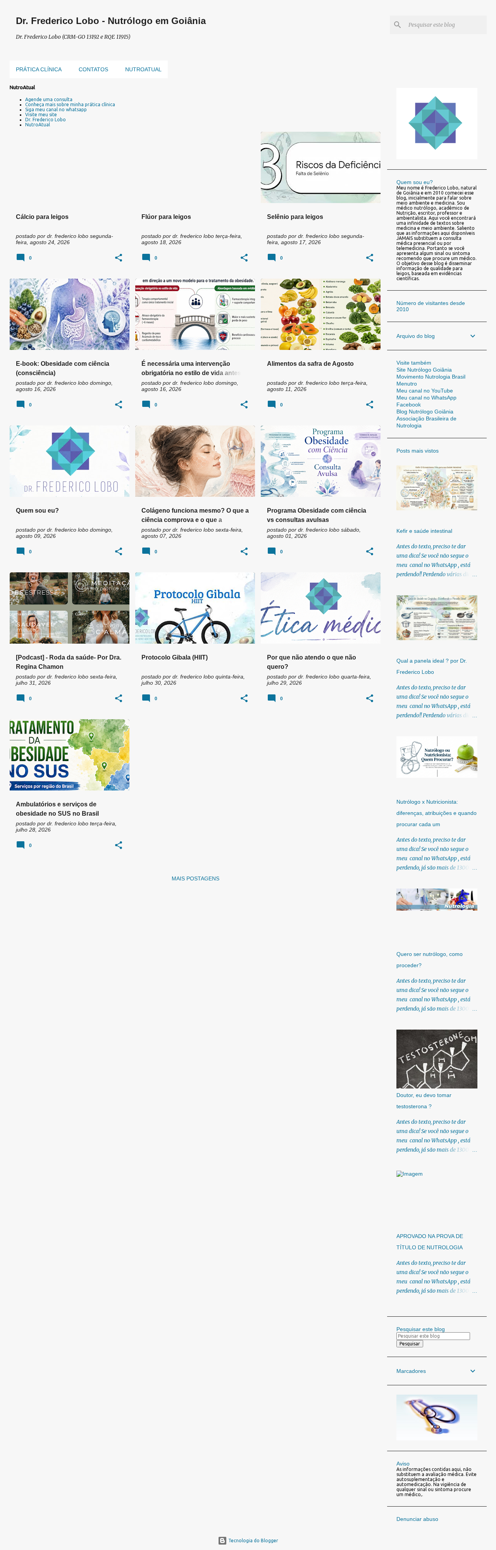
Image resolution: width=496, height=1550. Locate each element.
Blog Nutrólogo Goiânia (424, 411)
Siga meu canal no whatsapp (56, 109)
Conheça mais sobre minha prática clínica (70, 104)
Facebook (408, 404)
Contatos (93, 69)
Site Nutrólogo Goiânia (424, 370)
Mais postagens (195, 878)
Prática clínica (39, 69)
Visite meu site (41, 114)
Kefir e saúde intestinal (424, 531)
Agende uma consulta (48, 99)
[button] (118, 258)
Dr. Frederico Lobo (45, 119)
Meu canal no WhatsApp (426, 397)
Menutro (406, 384)
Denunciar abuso (417, 1519)
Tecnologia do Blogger (252, 1540)
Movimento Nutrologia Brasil (430, 377)
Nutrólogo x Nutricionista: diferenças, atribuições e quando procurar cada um (436, 813)
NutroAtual (37, 124)
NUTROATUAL (143, 69)
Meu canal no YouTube (424, 391)
